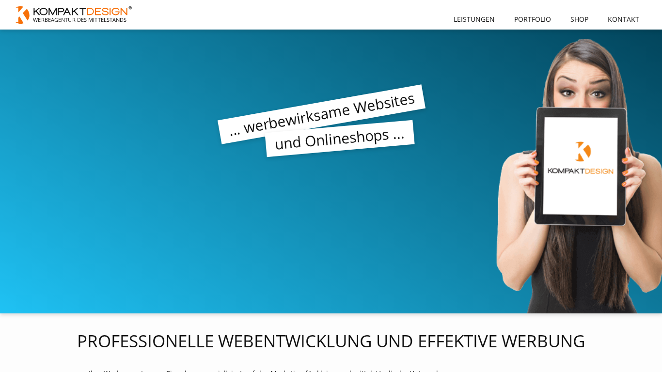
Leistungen (474, 19)
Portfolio (532, 19)
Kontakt (623, 19)
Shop (579, 19)
